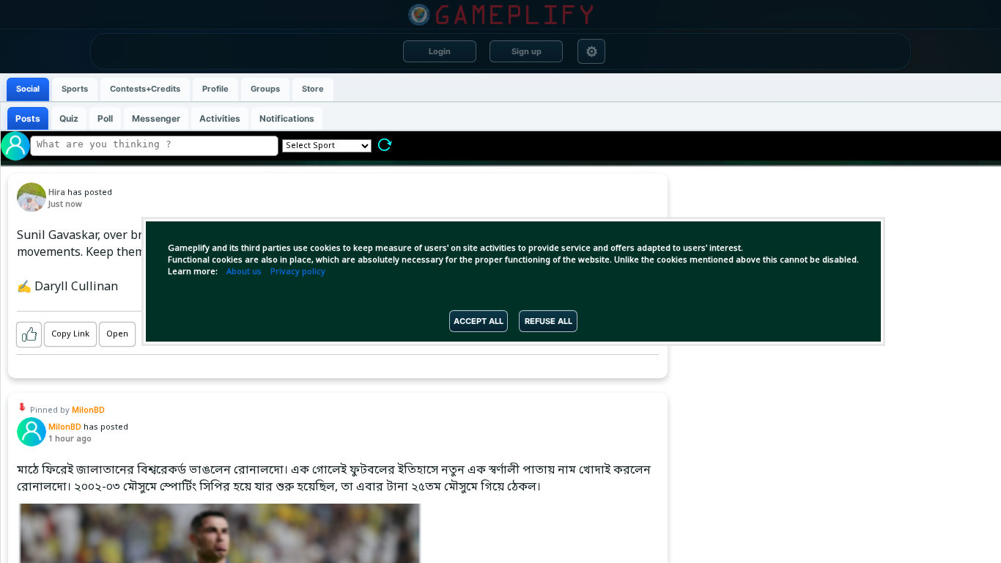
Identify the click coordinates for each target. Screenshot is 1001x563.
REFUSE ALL (548, 321)
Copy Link (70, 334)
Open (117, 334)
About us (244, 272)
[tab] (28, 89)
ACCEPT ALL (478, 321)
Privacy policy (297, 272)
